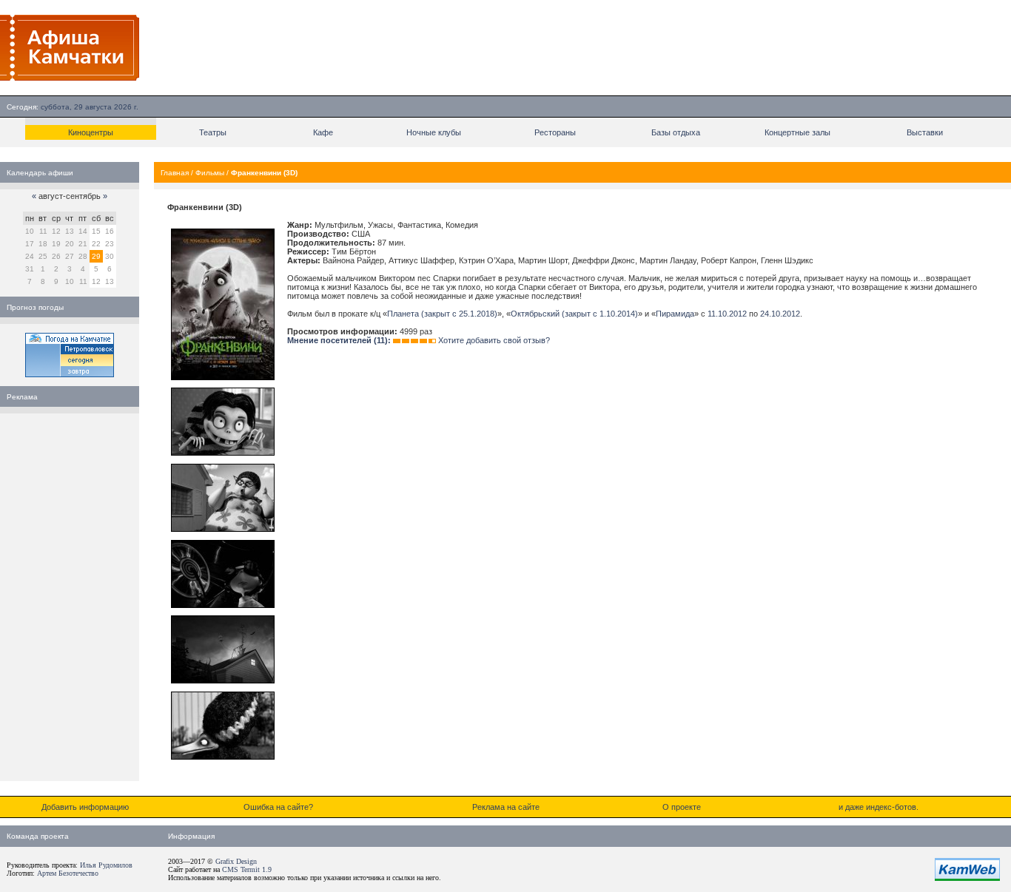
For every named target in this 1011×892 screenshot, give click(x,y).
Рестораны (555, 132)
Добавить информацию (85, 807)
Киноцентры (90, 132)
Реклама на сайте (506, 807)
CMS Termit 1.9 (247, 869)
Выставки (925, 132)
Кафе (323, 132)
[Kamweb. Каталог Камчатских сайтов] (967, 878)
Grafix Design (236, 861)
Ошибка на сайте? (278, 807)
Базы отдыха (675, 132)
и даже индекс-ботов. (878, 807)
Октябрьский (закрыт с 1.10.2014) (574, 313)
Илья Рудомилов (106, 865)
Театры (212, 132)
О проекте (681, 807)
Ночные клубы (433, 132)
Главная (175, 173)
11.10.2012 (727, 313)
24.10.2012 (780, 313)
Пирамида (675, 313)
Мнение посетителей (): (339, 340)
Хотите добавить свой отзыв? (494, 340)
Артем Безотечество (67, 873)
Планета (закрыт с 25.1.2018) (442, 313)
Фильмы (209, 173)
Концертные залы (797, 132)
